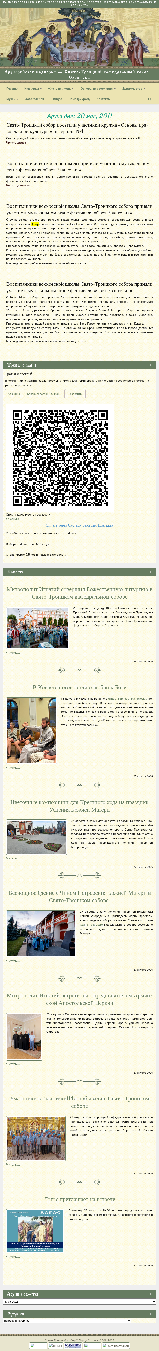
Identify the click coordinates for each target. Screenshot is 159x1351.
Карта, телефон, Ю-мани (44, 393)
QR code (14, 393)
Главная (12, 88)
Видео (57, 99)
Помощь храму (79, 99)
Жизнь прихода (59, 88)
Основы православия (96, 88)
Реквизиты (75, 393)
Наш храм (32, 88)
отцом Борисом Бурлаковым (127, 698)
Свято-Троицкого (91, 924)
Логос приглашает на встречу (79, 1199)
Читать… (13, 652)
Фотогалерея (35, 99)
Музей (11, 99)
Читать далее (18, 142)
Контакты (104, 99)
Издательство (132, 88)
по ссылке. (13, 519)
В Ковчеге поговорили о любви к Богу (79, 687)
